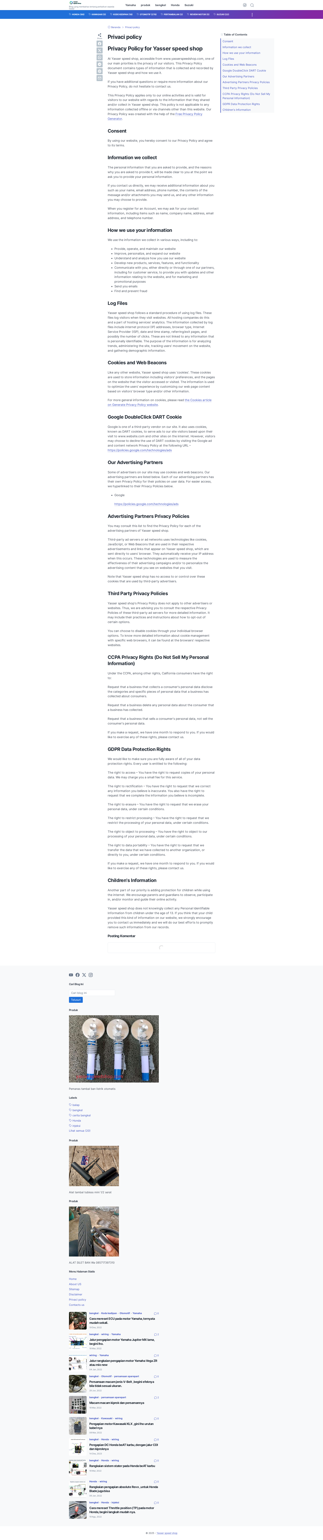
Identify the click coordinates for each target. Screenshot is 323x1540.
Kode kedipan (109, 1313)
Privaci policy (77, 1299)
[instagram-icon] (91, 975)
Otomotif (125, 1313)
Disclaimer (75, 1294)
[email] (100, 78)
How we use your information (241, 53)
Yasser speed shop (167, 1533)
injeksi (76, 1125)
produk (145, 5)
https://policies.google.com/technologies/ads (140, 450)
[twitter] (100, 50)
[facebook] (100, 44)
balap (76, 1105)
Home (73, 1279)
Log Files (228, 58)
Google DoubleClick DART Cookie (244, 70)
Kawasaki (106, 1418)
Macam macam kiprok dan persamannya (116, 1403)
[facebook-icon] (78, 975)
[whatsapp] (100, 57)
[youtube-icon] (71, 975)
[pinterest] (100, 71)
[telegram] (100, 64)
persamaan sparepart (126, 1376)
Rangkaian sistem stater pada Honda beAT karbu (122, 1466)
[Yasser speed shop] (94, 2)
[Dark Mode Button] (245, 5)
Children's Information (237, 109)
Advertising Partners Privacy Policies (246, 82)
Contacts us (76, 1304)
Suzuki (189, 5)
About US (75, 1284)
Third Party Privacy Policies (240, 88)
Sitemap (74, 1289)
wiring (105, 1334)
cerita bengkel (81, 1115)
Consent (228, 41)
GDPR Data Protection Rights (241, 104)
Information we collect (237, 47)
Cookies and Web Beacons (240, 64)
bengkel (160, 5)
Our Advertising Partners (238, 76)
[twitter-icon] (84, 975)
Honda (175, 5)
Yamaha (130, 5)
